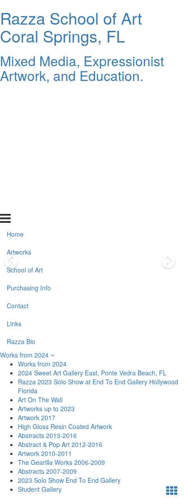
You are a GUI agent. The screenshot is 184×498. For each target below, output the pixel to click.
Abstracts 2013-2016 (47, 435)
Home (15, 96)
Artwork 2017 (36, 417)
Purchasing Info (29, 149)
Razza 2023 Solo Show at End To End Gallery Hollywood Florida (98, 386)
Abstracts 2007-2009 (47, 471)
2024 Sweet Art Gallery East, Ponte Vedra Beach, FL (92, 372)
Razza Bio (21, 203)
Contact (18, 167)
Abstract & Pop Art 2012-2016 (60, 444)
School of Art (25, 132)
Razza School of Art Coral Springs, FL (71, 26)
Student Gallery (40, 489)
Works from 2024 (25, 354)
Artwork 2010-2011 (45, 453)
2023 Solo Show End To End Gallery (69, 480)
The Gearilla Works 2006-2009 (61, 462)
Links (14, 185)
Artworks (19, 114)
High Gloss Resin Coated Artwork (65, 426)
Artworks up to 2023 (46, 408)
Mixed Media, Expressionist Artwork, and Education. (82, 68)
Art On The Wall (40, 399)
